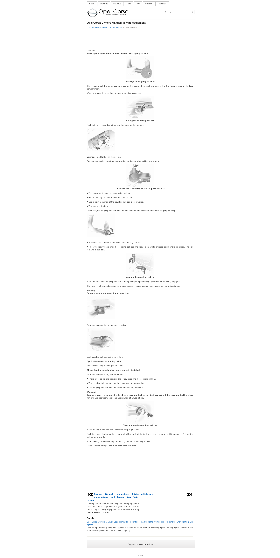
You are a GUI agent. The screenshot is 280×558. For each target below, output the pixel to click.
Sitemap (149, 3)
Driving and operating (115, 27)
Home (91, 3)
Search (162, 3)
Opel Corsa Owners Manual (97, 27)
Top (138, 3)
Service (117, 3)
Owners (104, 3)
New (129, 3)
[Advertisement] (140, 38)
